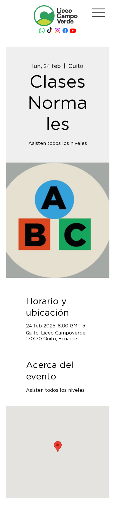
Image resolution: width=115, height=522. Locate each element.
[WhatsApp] (41, 30)
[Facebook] (65, 30)
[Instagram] (57, 30)
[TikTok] (49, 30)
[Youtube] (72, 30)
